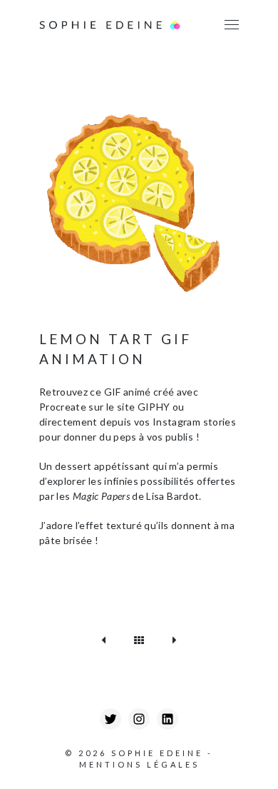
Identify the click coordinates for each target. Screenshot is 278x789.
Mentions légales (139, 764)
